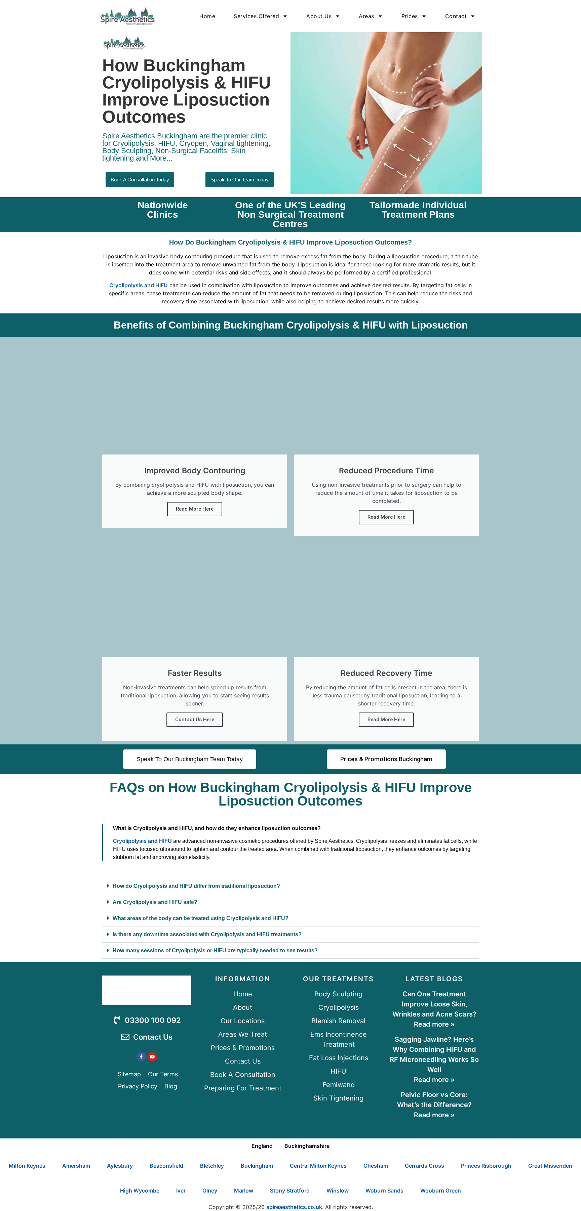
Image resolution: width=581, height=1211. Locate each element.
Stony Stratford (290, 1190)
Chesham (375, 1165)
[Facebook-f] (141, 1057)
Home (207, 16)
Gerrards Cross (424, 1165)
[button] (290, 886)
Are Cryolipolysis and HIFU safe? (155, 902)
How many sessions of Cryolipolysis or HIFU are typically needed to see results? (215, 950)
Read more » (434, 1024)
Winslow (337, 1190)
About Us (319, 16)
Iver (181, 1190)
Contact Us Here (194, 720)
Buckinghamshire (307, 1145)
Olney (209, 1190)
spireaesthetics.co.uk (294, 1207)
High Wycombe (139, 1190)
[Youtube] (152, 1057)
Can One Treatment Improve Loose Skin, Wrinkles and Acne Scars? (434, 1004)
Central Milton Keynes (318, 1165)
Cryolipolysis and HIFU (138, 285)
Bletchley (212, 1165)
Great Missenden (550, 1165)
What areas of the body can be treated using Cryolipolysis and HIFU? (200, 918)
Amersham (76, 1165)
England (262, 1145)
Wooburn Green (440, 1190)
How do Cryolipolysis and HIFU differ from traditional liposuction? (196, 886)
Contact (456, 16)
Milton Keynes (27, 1165)
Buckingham (257, 1165)
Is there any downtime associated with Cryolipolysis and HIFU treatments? (207, 934)
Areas (366, 16)
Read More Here (195, 509)
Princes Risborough (486, 1165)
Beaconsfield (166, 1165)
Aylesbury (120, 1165)
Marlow (243, 1190)
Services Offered (256, 16)
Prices (409, 16)
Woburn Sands (384, 1190)
